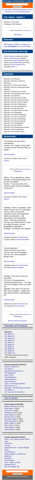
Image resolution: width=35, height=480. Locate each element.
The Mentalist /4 (10, 377)
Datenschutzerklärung (13, 476)
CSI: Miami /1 (9, 334)
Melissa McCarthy (11, 406)
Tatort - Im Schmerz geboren (14, 383)
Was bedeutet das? (26, 30)
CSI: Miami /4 (9, 340)
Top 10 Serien (11, 398)
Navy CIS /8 (8, 375)
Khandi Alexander (15, 62)
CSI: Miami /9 (9, 351)
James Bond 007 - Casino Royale (16, 447)
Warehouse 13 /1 (10, 386)
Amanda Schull (10, 413)
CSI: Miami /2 (9, 336)
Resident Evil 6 (9, 464)
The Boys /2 (8, 369)
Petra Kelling (9, 427)
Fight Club (8, 443)
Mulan (6, 450)
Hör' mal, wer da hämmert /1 (14, 392)
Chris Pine (8, 410)
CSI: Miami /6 (9, 344)
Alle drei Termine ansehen (17, 321)
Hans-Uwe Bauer (10, 421)
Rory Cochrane (15, 64)
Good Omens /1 (10, 381)
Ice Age (7, 445)
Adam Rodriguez (19, 60)
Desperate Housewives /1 (13, 371)
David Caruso (9, 56)
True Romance (9, 452)
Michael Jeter (9, 417)
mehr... (13, 67)
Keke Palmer (9, 429)
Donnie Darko (9, 460)
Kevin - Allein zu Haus (12, 462)
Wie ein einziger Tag (11, 466)
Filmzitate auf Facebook (15, 326)
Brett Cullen (8, 408)
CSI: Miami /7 (9, 347)
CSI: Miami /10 (9, 353)
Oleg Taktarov (9, 415)
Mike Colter (8, 425)
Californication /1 (10, 379)
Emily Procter (14, 58)
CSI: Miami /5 (9, 342)
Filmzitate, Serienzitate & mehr (17, 1)
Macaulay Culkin (10, 419)
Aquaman (8, 458)
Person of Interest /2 (11, 367)
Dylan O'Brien (9, 423)
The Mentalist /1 (10, 373)
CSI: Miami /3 (9, 338)
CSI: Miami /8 (9, 349)
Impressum (24, 476)
